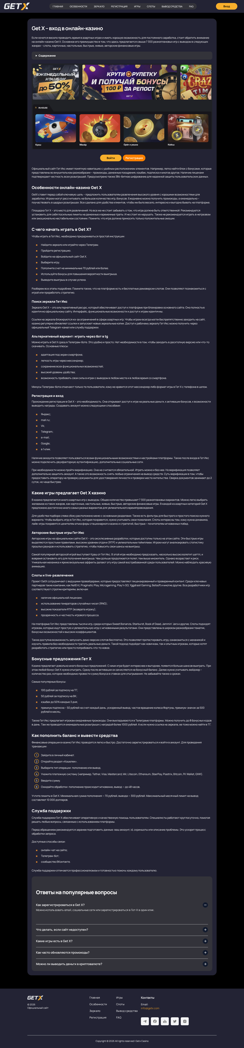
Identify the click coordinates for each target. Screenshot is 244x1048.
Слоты (151, 6)
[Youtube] (165, 1021)
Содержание (47, 55)
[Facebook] (155, 1021)
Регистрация (119, 6)
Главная (58, 6)
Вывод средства (172, 6)
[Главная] (17, 6)
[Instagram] (185, 1021)
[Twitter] (175, 1021)
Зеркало (99, 6)
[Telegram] (145, 1021)
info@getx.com (150, 1008)
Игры (137, 6)
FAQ (191, 6)
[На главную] (55, 998)
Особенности (78, 6)
